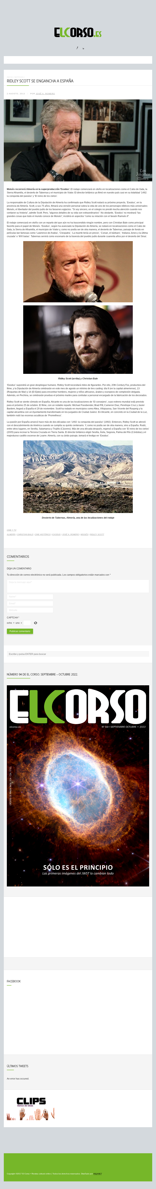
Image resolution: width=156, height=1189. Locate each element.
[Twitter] (82, 47)
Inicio (10, 77)
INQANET (97, 1174)
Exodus (56, 534)
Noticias (19, 77)
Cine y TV (11, 530)
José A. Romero (45, 94)
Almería (11, 534)
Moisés (84, 534)
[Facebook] (75, 47)
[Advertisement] (78, 12)
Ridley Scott (97, 534)
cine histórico (43, 534)
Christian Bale (25, 534)
